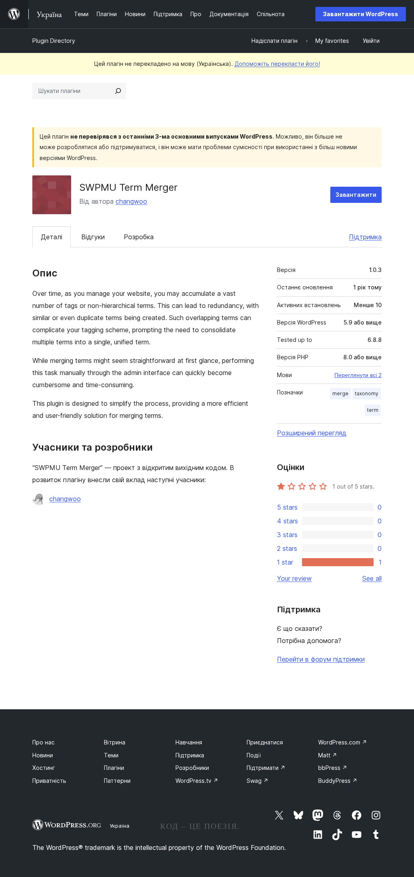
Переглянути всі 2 (358, 375)
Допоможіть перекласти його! (277, 63)
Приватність (49, 780)
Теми (111, 755)
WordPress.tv (196, 780)
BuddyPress (337, 780)
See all (372, 578)
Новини (42, 755)
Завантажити (356, 194)
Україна (119, 825)
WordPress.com (342, 742)
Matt (327, 755)
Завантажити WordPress (360, 14)
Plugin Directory (53, 40)
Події (254, 755)
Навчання (188, 742)
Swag (257, 780)
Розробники (192, 767)
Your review (294, 578)
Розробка (139, 237)
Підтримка (365, 237)
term (372, 410)
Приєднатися (265, 742)
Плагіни (114, 767)
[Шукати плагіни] (118, 91)
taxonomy (366, 393)
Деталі (51, 237)
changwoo (131, 201)
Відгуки (93, 237)
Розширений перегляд (311, 433)
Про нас (43, 742)
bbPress (332, 767)
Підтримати (266, 767)
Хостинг (43, 767)
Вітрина (114, 742)
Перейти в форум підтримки (321, 659)
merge (340, 393)
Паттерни (117, 780)
